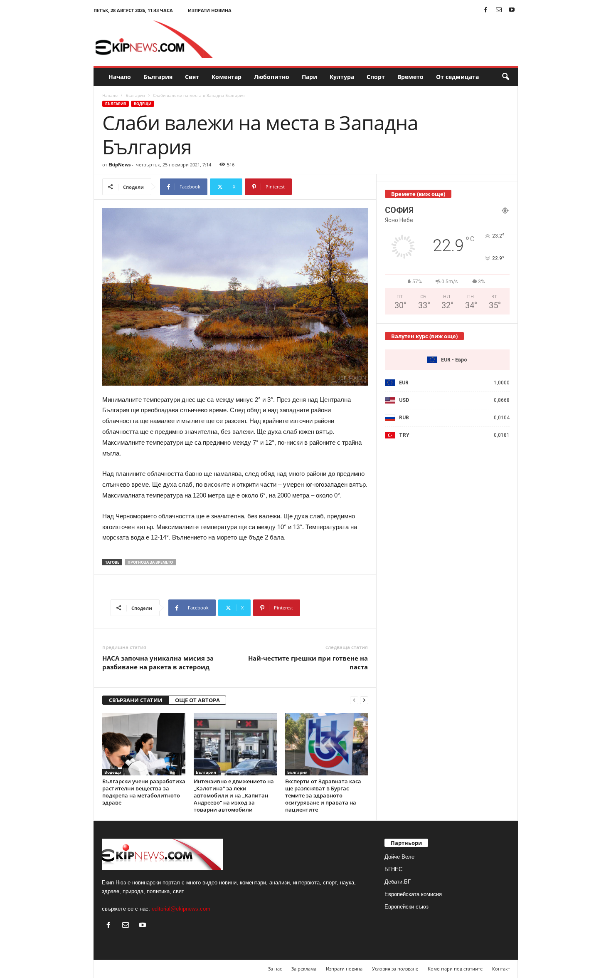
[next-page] (364, 700)
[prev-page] (354, 700)
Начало (119, 77)
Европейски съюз (406, 907)
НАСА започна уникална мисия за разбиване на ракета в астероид (158, 662)
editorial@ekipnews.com (181, 909)
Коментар (226, 77)
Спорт (376, 77)
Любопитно (271, 77)
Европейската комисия (413, 894)
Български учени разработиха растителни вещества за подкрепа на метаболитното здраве (143, 791)
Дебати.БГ (397, 882)
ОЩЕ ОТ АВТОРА (197, 700)
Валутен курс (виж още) (424, 336)
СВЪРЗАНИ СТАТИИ (136, 700)
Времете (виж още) (418, 194)
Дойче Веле (399, 857)
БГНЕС (393, 869)
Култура (342, 77)
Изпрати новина (210, 10)
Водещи (142, 103)
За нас (275, 969)
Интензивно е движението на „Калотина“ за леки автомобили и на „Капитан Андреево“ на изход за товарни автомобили (234, 795)
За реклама (303, 969)
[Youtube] (512, 10)
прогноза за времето (150, 562)
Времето (410, 77)
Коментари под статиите (455, 969)
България (157, 77)
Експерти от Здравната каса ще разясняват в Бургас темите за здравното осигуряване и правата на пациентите (323, 795)
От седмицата (457, 77)
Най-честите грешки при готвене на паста (308, 662)
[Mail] (499, 10)
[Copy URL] (319, 186)
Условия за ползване (395, 969)
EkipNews (119, 164)
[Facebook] (486, 10)
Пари (309, 77)
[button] (505, 77)
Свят (192, 77)
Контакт (501, 969)
